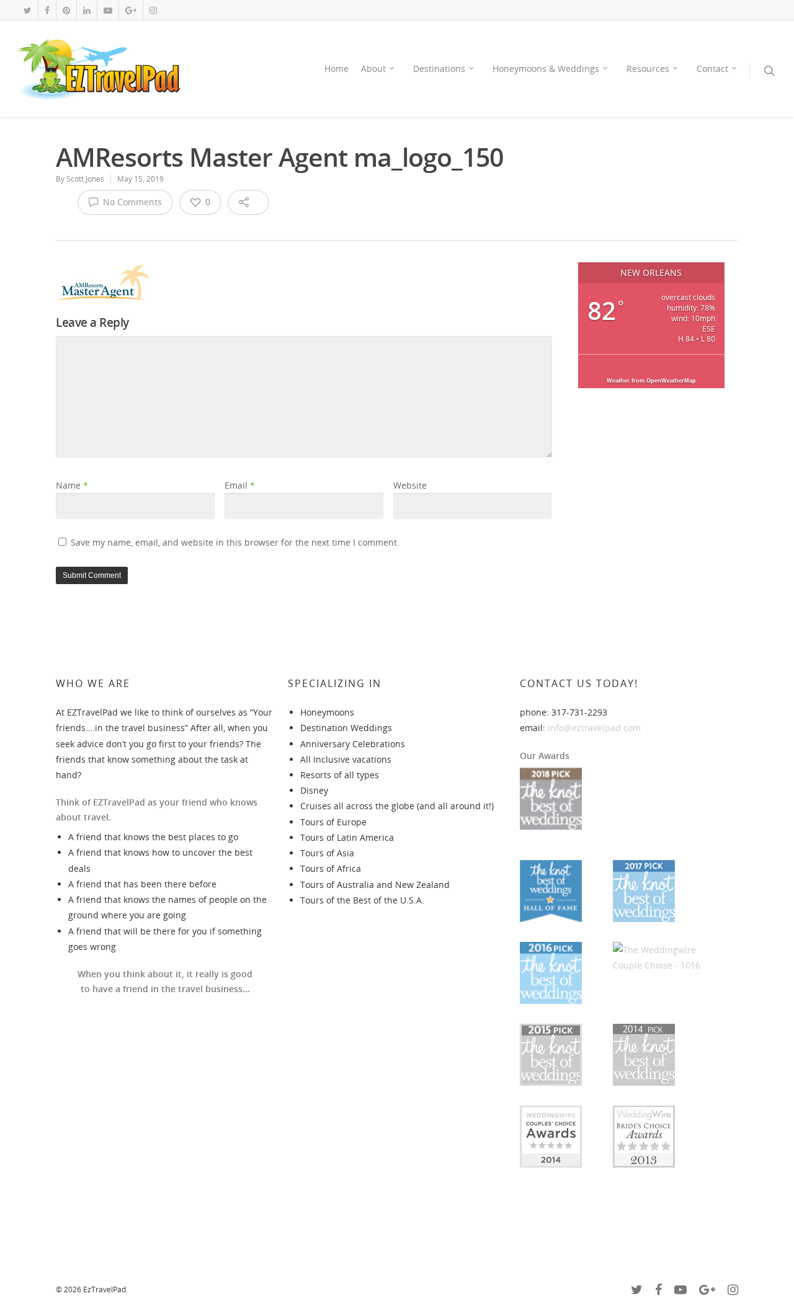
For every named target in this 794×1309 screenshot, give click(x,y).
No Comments (131, 202)
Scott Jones (85, 179)
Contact (712, 68)
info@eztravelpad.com (594, 728)
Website (410, 485)
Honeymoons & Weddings (546, 68)
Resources (648, 68)
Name (72, 485)
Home (336, 68)
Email (240, 485)
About (373, 68)
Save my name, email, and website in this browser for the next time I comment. (235, 542)
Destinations (439, 68)
